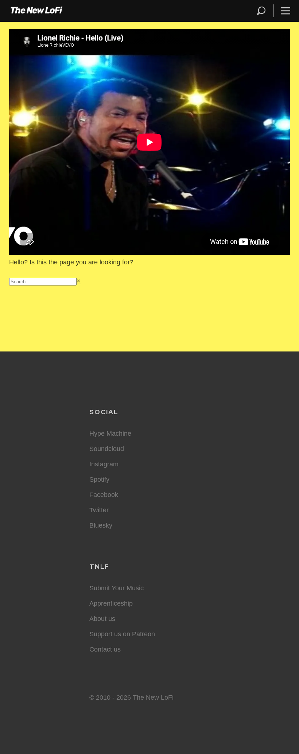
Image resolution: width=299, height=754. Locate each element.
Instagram (104, 464)
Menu (285, 10)
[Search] (264, 10)
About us (102, 618)
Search (261, 10)
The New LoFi (36, 11)
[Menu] (282, 10)
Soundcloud (106, 448)
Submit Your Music (116, 588)
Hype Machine (110, 433)
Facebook (103, 494)
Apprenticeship (111, 603)
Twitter (99, 510)
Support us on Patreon (122, 634)
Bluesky (100, 525)
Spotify (99, 479)
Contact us (105, 649)
